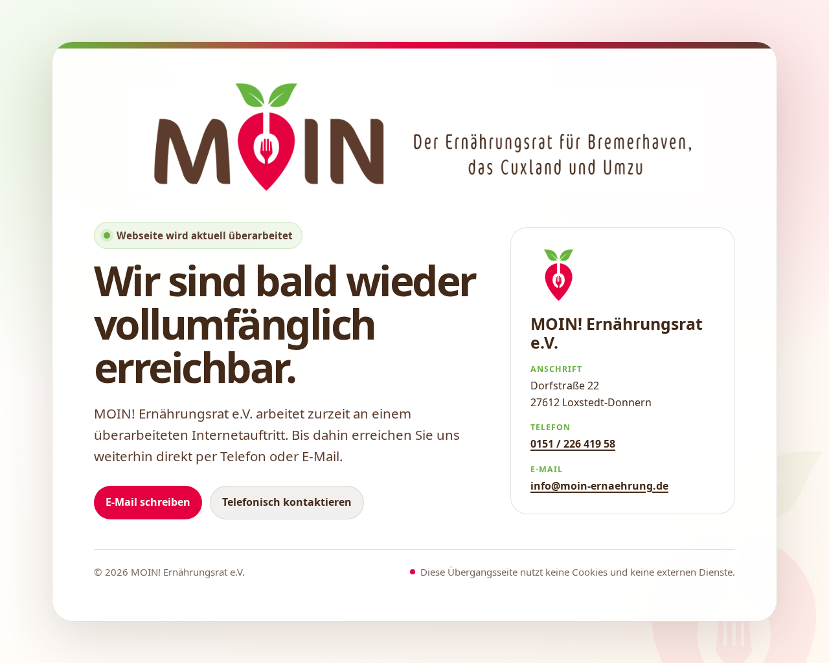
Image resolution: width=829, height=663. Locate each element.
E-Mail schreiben (148, 502)
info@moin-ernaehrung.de (599, 486)
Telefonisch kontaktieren (287, 502)
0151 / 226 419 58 (572, 444)
